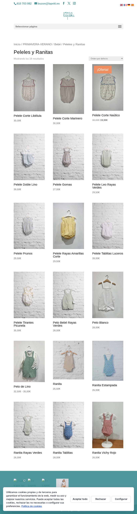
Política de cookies (31, 506)
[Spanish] (132, 5)
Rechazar (100, 499)
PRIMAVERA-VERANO (37, 44)
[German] (129, 5)
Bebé (57, 44)
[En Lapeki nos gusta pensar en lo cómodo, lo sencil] (34, 485)
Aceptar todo (80, 499)
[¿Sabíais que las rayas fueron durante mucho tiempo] (20, 485)
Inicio (17, 44)
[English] (121, 5)
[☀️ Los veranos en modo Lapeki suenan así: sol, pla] (62, 485)
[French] (125, 5)
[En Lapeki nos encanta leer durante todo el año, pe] (48, 485)
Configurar (121, 499)
